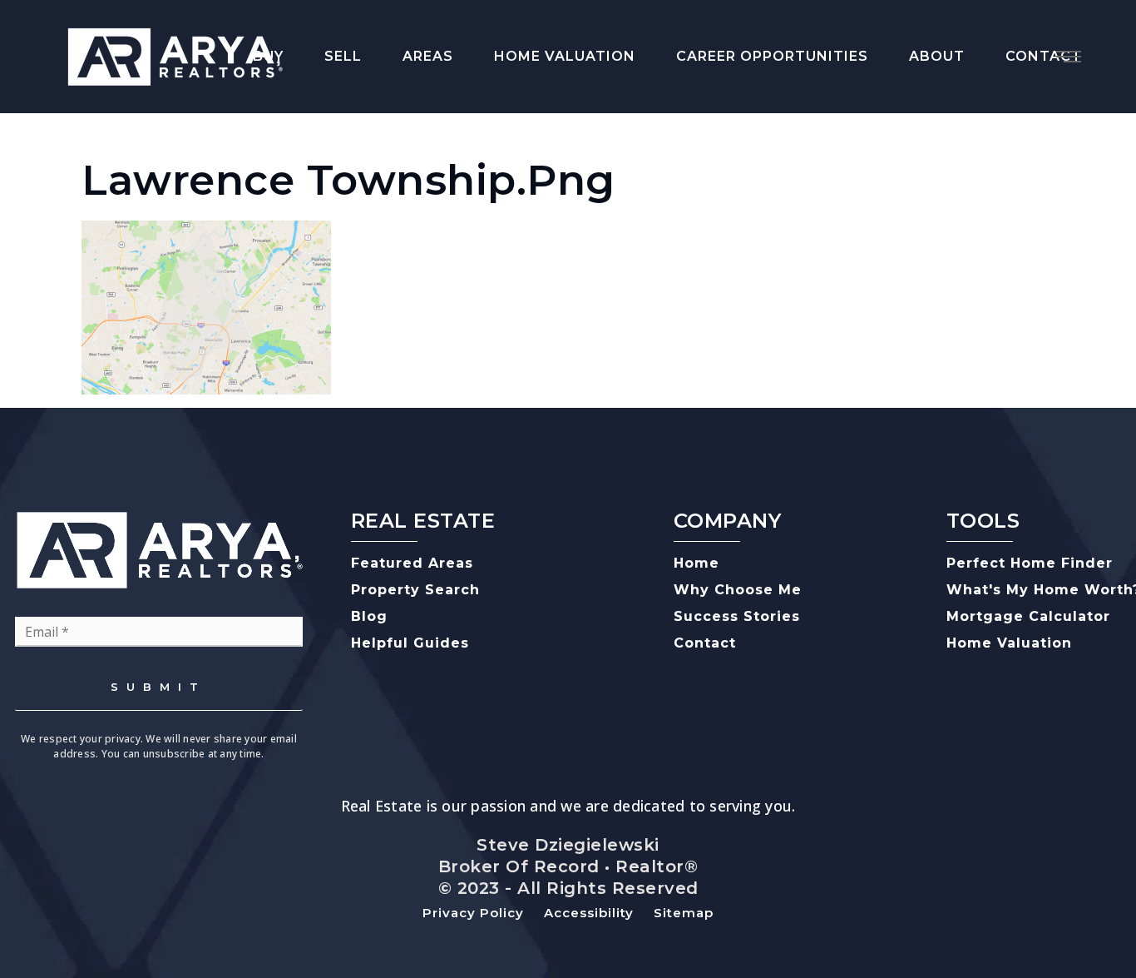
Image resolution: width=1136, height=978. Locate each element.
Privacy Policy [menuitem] (473, 913)
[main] (568, 254)
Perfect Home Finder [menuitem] (1029, 563)
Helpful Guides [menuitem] (410, 643)
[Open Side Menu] (1068, 56)
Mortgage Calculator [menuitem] (1028, 616)
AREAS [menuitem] (428, 56)
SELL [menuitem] (343, 56)
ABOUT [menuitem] (937, 56)
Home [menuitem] (696, 563)
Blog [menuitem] (369, 616)
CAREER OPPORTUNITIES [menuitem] (772, 56)
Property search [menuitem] (415, 590)
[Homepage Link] (175, 55)
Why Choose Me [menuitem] (738, 590)
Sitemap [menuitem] (684, 913)
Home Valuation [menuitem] (1009, 643)
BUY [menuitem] (268, 56)
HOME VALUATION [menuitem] (564, 56)
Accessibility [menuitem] (589, 913)
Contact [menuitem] (705, 643)
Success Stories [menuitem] (737, 616)
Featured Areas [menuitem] (412, 563)
